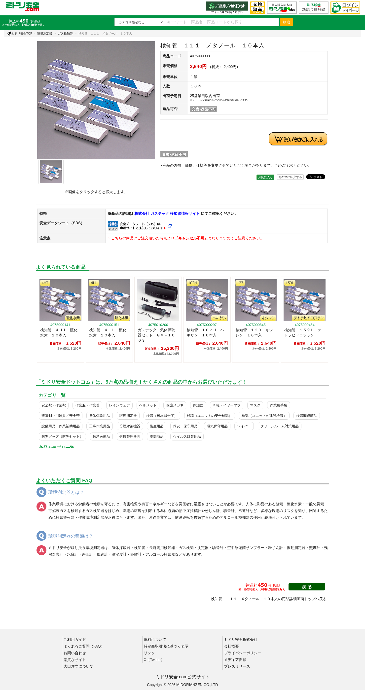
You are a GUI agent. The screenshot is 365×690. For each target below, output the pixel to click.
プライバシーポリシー (242, 653)
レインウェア (119, 405)
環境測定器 (44, 33)
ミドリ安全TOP (21, 33)
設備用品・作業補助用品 (60, 426)
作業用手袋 (278, 405)
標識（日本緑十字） (162, 416)
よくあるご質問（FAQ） (84, 646)
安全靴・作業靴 (53, 405)
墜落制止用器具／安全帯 (60, 416)
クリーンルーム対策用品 (279, 426)
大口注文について (78, 666)
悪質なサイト (75, 659)
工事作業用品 (99, 426)
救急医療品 (101, 436)
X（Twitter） (154, 659)
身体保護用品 (99, 416)
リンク (149, 653)
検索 (286, 22)
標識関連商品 (306, 416)
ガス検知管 (65, 33)
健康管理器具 (129, 436)
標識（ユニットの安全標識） (209, 416)
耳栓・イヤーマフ (227, 405)
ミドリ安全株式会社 (240, 639)
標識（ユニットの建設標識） (264, 416)
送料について (155, 639)
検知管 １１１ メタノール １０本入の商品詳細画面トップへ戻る (269, 599)
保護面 (198, 405)
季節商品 (157, 436)
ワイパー (244, 426)
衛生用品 (157, 426)
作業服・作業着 (87, 405)
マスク (255, 405)
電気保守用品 (217, 426)
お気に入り (265, 177)
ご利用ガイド (75, 639)
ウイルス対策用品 (187, 436)
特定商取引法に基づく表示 (166, 646)
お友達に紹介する (290, 177)
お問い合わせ (75, 653)
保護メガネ (174, 405)
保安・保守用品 (185, 426)
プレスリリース (237, 666)
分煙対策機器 (129, 426)
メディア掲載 (235, 659)
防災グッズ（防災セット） (62, 436)
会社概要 (231, 646)
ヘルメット (148, 405)
